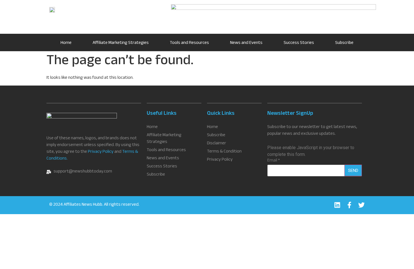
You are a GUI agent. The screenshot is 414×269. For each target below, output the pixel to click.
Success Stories (299, 43)
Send (353, 170)
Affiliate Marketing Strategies (121, 43)
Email (273, 161)
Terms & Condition (224, 152)
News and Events (246, 43)
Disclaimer (216, 143)
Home (66, 43)
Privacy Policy (100, 152)
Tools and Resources (189, 43)
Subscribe (344, 43)
